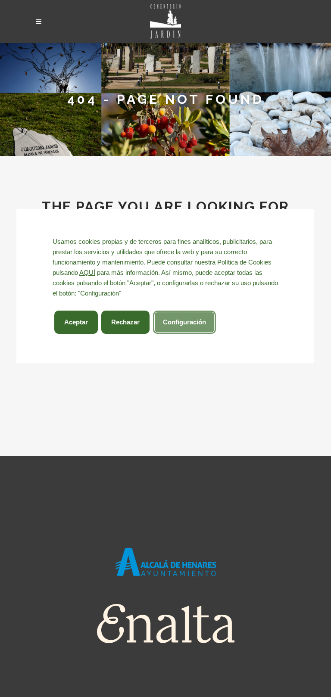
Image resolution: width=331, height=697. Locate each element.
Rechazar (125, 322)
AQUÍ (87, 272)
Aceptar (76, 322)
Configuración (184, 322)
